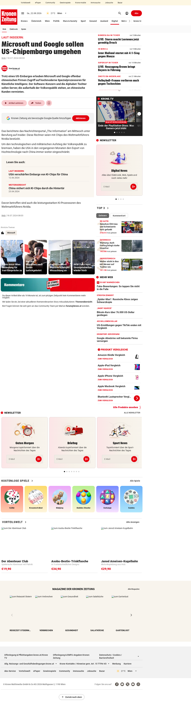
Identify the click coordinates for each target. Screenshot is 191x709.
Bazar (120, 3)
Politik (56, 21)
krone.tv (137, 21)
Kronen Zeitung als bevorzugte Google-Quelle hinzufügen (48, 118)
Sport (83, 21)
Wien (47, 21)
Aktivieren (81, 118)
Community (50, 3)
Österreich (36, 21)
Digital (115, 21)
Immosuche (95, 3)
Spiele (23, 29)
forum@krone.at (73, 306)
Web (4, 29)
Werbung (116, 664)
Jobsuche (109, 3)
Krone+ (24, 21)
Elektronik (14, 29)
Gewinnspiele (65, 3)
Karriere (127, 664)
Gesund (93, 21)
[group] (12, 257)
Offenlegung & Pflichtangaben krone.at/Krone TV (26, 656)
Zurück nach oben (71, 697)
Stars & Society (70, 21)
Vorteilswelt (25, 3)
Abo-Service (10, 671)
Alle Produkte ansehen (125, 407)
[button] (129, 21)
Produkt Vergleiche (114, 349)
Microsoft (11, 233)
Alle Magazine (133, 589)
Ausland (104, 21)
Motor (124, 21)
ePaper (38, 3)
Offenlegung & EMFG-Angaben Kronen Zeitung (71, 656)
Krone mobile (80, 3)
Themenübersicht (83, 302)
